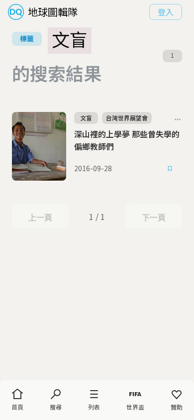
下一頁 (153, 217)
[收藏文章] (170, 169)
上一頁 (40, 217)
